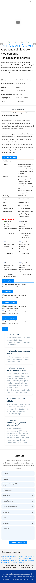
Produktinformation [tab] (18, 109)
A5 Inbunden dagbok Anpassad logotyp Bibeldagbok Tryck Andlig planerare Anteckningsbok (9, 566)
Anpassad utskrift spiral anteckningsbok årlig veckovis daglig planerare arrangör (26, 566)
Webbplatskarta (17, 579)
